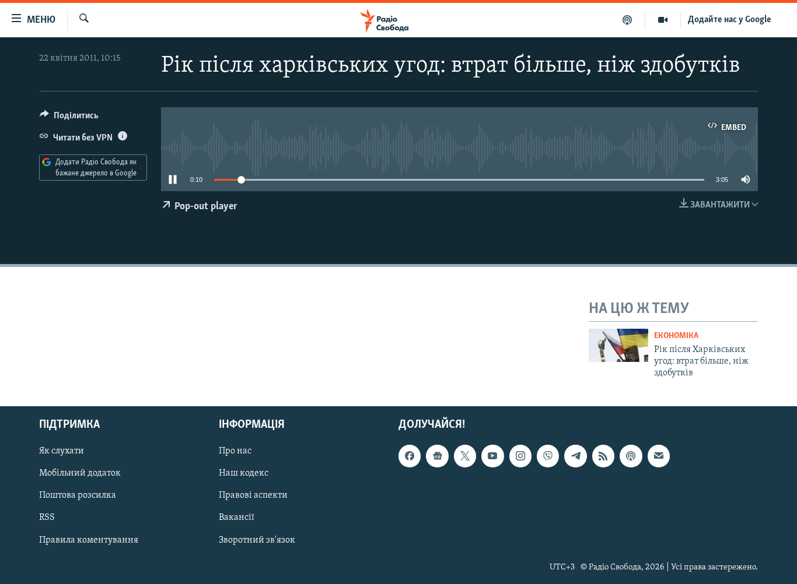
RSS (47, 517)
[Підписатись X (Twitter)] (465, 456)
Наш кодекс (243, 473)
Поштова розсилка (77, 495)
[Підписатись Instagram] (520, 456)
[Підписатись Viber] (548, 456)
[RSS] (603, 456)
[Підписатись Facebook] (409, 456)
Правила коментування (88, 539)
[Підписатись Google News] (437, 456)
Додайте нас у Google (729, 19)
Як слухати (61, 451)
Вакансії (236, 517)
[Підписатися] (659, 456)
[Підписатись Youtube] (492, 456)
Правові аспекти (253, 495)
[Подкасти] (627, 20)
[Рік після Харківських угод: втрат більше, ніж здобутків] (618, 345)
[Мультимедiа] (663, 20)
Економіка (676, 336)
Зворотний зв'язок (257, 539)
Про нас (235, 451)
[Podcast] (631, 456)
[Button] (69, 118)
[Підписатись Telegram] (575, 456)
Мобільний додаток (80, 473)
